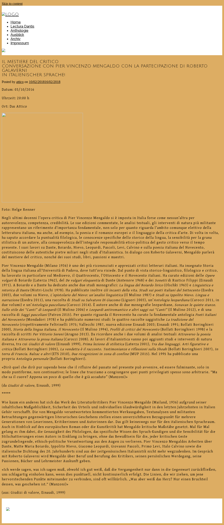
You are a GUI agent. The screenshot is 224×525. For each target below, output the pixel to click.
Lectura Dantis (22, 26)
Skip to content (12, 3)
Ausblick (17, 35)
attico (20, 82)
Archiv (15, 39)
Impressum (19, 43)
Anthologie (19, 30)
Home (15, 22)
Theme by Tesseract (21, 517)
